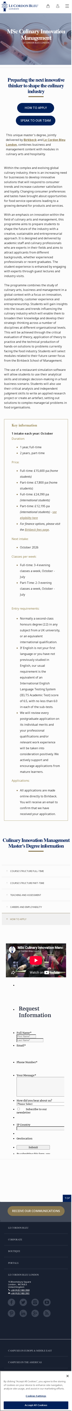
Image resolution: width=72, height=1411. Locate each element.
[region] (36, 1391)
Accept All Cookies (36, 1405)
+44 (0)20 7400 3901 (20, 1293)
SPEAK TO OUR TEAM (35, 120)
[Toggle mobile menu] (67, 6)
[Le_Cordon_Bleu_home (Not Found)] (20, 6)
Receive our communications (36, 1211)
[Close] (68, 1376)
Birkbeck (30, 140)
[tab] (36, 871)
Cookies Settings (36, 1396)
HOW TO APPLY (36, 108)
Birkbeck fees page (37, 530)
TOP (67, 1198)
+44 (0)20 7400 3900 (20, 1290)
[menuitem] (48, 6)
